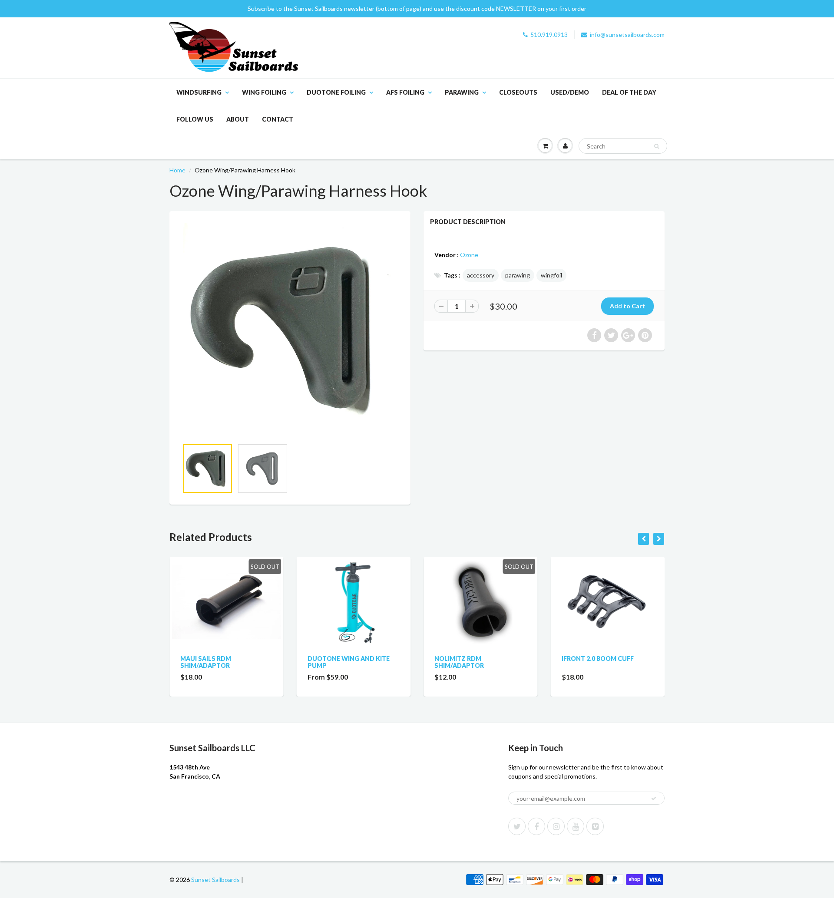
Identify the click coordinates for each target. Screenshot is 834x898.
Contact (277, 119)
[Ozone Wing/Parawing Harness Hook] (290, 329)
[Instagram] (556, 826)
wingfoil (551, 275)
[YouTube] (575, 826)
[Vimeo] (595, 826)
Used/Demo (569, 92)
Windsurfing (199, 92)
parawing (517, 275)
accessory (480, 275)
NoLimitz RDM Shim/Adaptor (459, 662)
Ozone (469, 254)
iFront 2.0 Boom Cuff (598, 658)
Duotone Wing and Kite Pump (349, 662)
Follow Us (194, 119)
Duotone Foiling (336, 92)
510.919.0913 (549, 34)
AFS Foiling (405, 92)
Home (177, 170)
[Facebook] (536, 826)
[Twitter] (517, 826)
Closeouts (518, 92)
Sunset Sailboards (215, 879)
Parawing (462, 92)
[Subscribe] (654, 799)
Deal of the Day (629, 92)
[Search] (656, 146)
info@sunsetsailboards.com (627, 34)
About (237, 119)
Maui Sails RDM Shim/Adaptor (205, 662)
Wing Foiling (264, 92)
